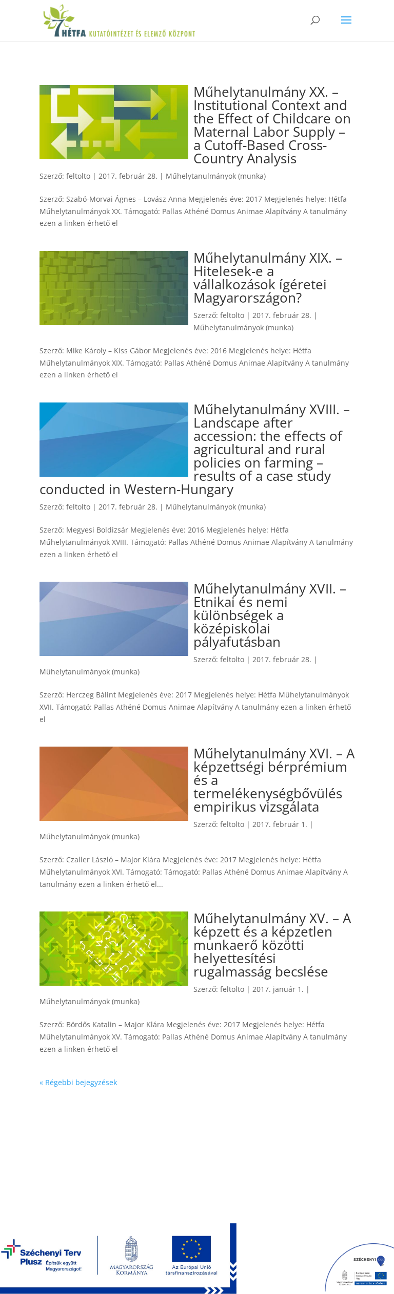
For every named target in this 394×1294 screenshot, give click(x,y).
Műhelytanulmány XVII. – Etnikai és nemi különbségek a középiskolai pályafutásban (269, 615)
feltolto (78, 176)
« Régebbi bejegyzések (78, 1082)
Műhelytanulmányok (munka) (216, 176)
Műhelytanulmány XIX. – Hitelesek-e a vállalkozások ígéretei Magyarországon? (267, 277)
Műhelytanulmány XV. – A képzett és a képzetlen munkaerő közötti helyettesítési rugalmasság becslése (272, 945)
